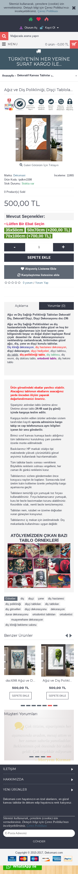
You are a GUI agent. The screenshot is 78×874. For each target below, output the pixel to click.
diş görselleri (13, 609)
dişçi (31, 598)
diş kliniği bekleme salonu (20, 624)
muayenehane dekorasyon (27, 619)
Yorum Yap (41, 282)
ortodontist (66, 614)
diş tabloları (52, 604)
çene (41, 598)
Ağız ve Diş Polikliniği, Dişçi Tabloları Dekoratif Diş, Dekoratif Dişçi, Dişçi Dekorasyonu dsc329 (58, 680)
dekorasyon (58, 609)
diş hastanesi (56, 598)
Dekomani (19, 175)
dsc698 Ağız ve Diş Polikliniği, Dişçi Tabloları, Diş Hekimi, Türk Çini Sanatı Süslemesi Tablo (21, 680)
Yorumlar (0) (56, 306)
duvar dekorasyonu (16, 614)
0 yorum (28, 282)
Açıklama (21, 306)
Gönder (39, 849)
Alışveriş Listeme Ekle (40, 268)
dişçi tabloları (33, 604)
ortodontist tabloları (44, 614)
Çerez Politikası (48, 11)
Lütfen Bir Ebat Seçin (25, 224)
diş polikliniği (13, 604)
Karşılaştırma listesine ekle (40, 275)
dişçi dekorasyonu (36, 609)
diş (22, 598)
